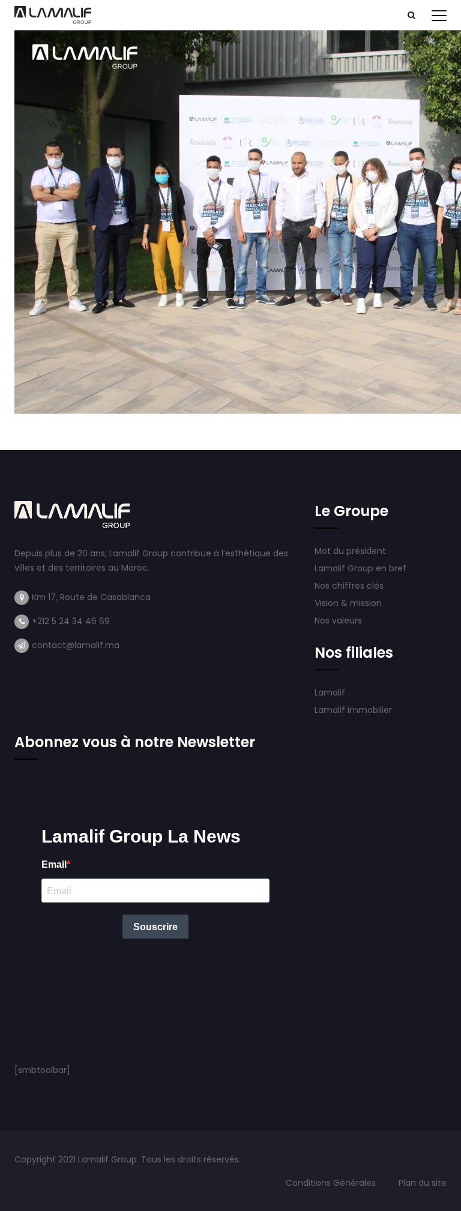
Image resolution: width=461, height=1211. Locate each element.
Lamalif (330, 693)
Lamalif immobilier (353, 710)
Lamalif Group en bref (360, 568)
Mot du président (350, 551)
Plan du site (423, 1183)
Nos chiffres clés (349, 586)
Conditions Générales (332, 1183)
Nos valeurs (339, 621)
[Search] (411, 15)
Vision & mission (349, 603)
